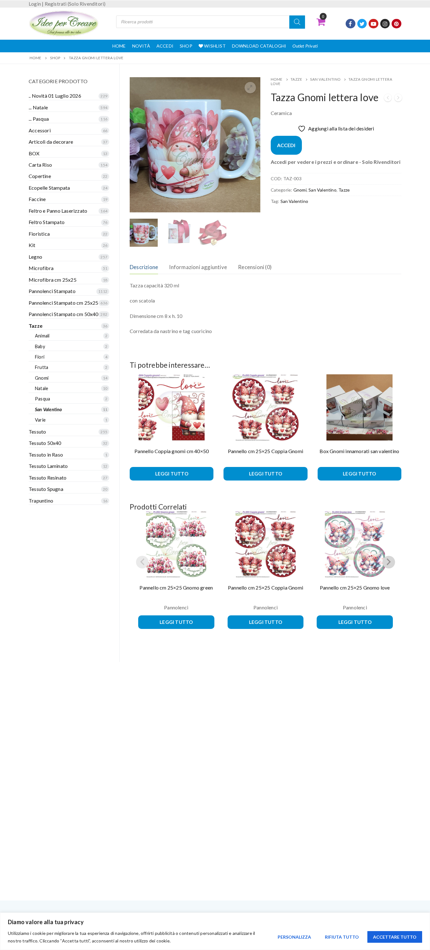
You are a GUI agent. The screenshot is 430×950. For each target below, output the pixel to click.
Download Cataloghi (259, 46)
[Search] (297, 22)
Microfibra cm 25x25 (52, 280)
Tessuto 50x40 (45, 443)
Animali (42, 335)
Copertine (40, 176)
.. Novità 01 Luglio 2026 (55, 96)
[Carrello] (320, 21)
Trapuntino (41, 501)
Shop (186, 46)
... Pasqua (39, 119)
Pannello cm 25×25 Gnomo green (176, 587)
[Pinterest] (396, 24)
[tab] (144, 267)
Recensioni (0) (255, 267)
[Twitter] (362, 24)
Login (35, 4)
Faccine (37, 199)
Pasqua (42, 398)
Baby (40, 346)
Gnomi (300, 190)
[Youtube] (373, 24)
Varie (40, 420)
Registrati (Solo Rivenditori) (75, 4)
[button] (250, 87)
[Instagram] (385, 24)
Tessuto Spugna (46, 489)
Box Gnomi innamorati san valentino (359, 451)
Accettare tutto (394, 937)
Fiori (39, 357)
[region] (215, 931)
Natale (41, 388)
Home (119, 46)
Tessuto (37, 432)
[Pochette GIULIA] (388, 99)
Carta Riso (40, 165)
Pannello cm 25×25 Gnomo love (355, 587)
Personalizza (294, 937)
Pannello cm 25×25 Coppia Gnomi (265, 451)
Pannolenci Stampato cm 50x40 (64, 314)
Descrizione (144, 267)
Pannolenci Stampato (52, 291)
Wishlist (214, 46)
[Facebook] (350, 24)
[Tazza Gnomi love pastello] (398, 99)
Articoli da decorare (51, 142)
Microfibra (41, 268)
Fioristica (39, 234)
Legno (35, 257)
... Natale (38, 107)
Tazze (297, 79)
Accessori (40, 130)
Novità (141, 46)
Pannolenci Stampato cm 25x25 (64, 303)
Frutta (41, 367)
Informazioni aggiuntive (198, 267)
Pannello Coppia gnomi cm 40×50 (171, 451)
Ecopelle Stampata (49, 188)
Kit (32, 245)
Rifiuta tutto (342, 937)
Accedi (164, 46)
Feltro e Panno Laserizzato (58, 211)
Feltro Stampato (47, 222)
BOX (34, 153)
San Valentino (325, 79)
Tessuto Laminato (48, 466)
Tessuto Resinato (47, 478)
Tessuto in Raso (46, 455)
